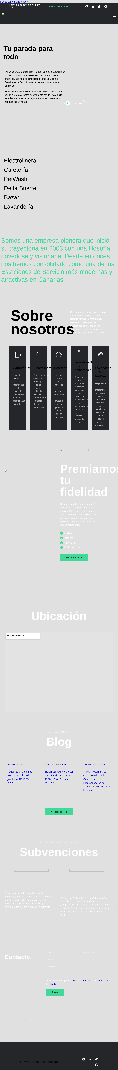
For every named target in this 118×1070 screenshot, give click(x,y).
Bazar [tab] (11, 197)
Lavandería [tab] (18, 206)
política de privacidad (81, 980)
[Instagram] (90, 1059)
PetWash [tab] (15, 179)
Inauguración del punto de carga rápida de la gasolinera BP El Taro (19, 775)
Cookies (54, 984)
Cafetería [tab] (16, 170)
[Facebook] (84, 1059)
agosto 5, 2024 (60, 764)
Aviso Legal (102, 980)
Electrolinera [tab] (20, 160)
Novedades (12, 764)
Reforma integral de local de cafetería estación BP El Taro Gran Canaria (59, 775)
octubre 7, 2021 (22, 764)
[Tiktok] (96, 1059)
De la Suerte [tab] (20, 188)
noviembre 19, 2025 (100, 764)
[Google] (96, 1065)
